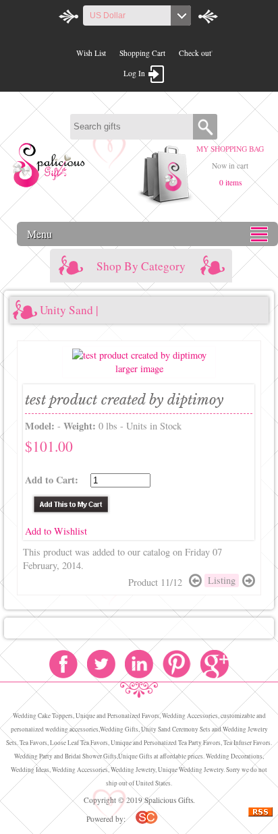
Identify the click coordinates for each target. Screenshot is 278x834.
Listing (221, 580)
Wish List (91, 53)
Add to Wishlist (56, 531)
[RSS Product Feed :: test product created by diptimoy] (260, 813)
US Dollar (108, 15)
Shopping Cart (142, 53)
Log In (134, 73)
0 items (230, 182)
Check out (195, 53)
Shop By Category (141, 266)
